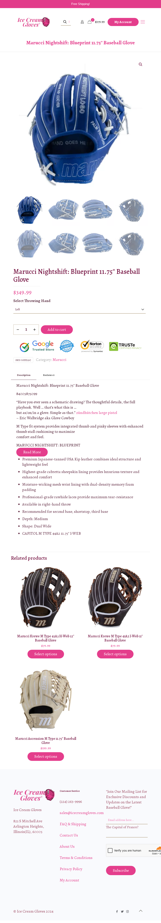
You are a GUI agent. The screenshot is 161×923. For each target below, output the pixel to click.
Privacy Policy (71, 869)
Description (23, 375)
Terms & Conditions (76, 857)
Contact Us (69, 835)
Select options (45, 654)
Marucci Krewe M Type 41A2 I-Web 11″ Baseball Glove (115, 638)
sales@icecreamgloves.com (82, 812)
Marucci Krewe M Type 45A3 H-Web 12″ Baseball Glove (45, 638)
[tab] (23, 375)
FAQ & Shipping (73, 824)
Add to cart (57, 329)
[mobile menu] (143, 22)
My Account (123, 22)
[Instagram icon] (127, 912)
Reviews (49, 375)
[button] (141, 64)
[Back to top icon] (141, 911)
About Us (67, 846)
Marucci (59, 359)
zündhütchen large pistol (96, 412)
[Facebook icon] (117, 912)
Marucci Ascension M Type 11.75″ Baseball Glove (45, 740)
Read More (32, 452)
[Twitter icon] (122, 912)
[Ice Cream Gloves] (33, 22)
